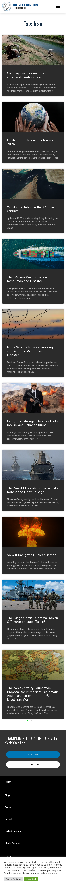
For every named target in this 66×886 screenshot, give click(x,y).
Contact (9, 856)
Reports (9, 819)
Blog (7, 795)
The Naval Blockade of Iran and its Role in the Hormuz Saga (32, 490)
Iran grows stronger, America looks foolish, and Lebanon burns (32, 423)
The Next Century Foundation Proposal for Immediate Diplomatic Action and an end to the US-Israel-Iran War (32, 694)
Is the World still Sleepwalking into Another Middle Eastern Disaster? (30, 351)
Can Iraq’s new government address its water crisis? (27, 75)
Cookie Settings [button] (13, 879)
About (8, 781)
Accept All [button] (31, 879)
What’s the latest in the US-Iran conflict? (30, 209)
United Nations (13, 831)
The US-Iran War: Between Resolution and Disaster (27, 279)
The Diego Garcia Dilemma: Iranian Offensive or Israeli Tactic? (32, 620)
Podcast (9, 807)
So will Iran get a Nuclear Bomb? (31, 555)
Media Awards (12, 843)
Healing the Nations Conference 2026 (30, 142)
